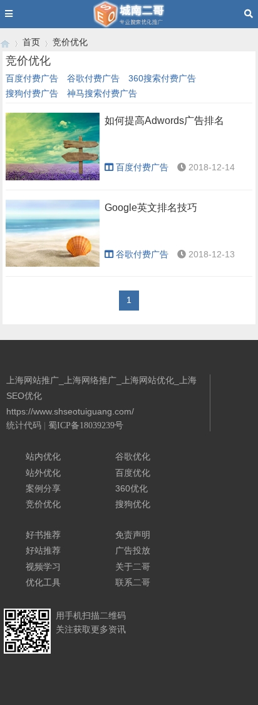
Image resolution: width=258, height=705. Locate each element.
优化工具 (43, 582)
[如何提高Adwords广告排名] (53, 146)
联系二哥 (132, 582)
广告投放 (132, 550)
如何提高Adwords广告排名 (164, 120)
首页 (31, 42)
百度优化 (132, 473)
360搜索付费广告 (162, 78)
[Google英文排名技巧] (53, 233)
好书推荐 (43, 535)
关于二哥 (132, 567)
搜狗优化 (132, 504)
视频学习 (43, 567)
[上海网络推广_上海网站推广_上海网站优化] (5, 42)
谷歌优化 (132, 456)
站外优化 (43, 473)
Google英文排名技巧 (151, 207)
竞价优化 (70, 42)
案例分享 (43, 488)
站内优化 (43, 456)
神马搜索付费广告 (102, 93)
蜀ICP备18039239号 (85, 425)
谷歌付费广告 (93, 78)
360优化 (131, 488)
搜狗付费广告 (32, 93)
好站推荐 (43, 550)
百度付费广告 (32, 78)
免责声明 (132, 535)
